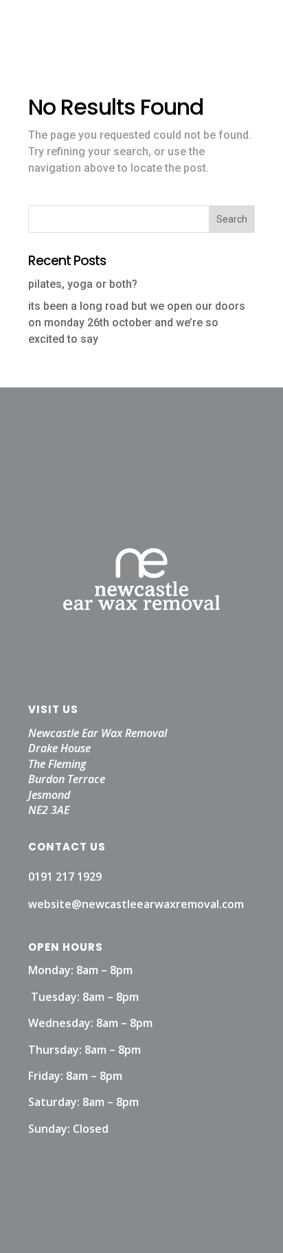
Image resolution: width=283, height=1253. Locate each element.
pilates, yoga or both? (82, 284)
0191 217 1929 (65, 876)
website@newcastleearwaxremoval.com (136, 904)
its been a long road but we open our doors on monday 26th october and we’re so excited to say (136, 323)
